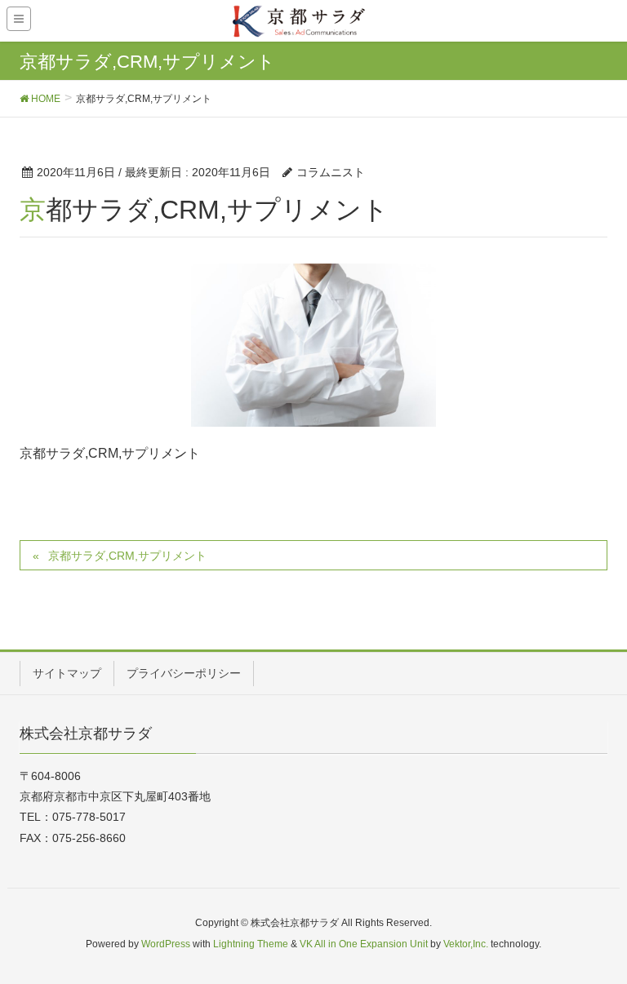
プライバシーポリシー (184, 673)
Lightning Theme (250, 944)
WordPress (165, 944)
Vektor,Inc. (465, 944)
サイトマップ (67, 673)
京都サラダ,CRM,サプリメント (127, 555)
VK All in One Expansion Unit (364, 944)
